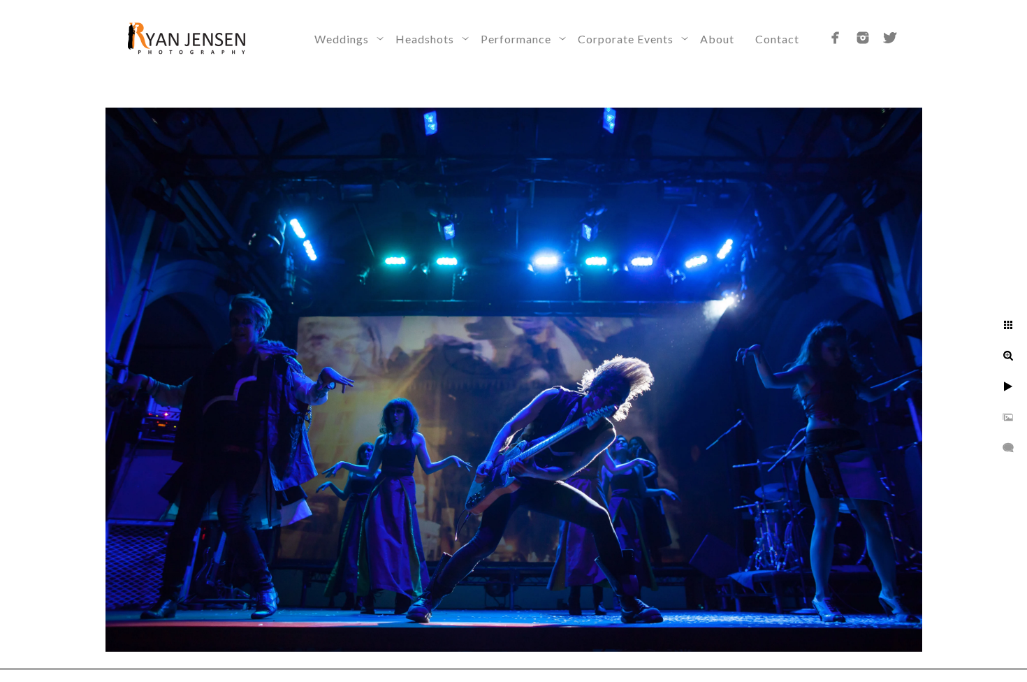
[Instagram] (863, 38)
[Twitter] (890, 38)
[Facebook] (835, 38)
